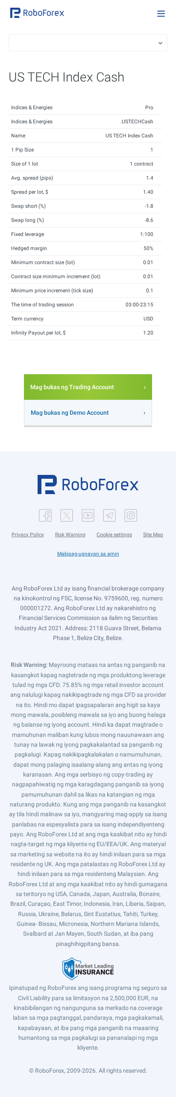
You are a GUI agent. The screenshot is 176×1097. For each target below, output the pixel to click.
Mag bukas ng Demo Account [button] (70, 412)
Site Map (153, 535)
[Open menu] (161, 13)
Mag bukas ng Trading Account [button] (72, 387)
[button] (37, 13)
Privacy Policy (28, 535)
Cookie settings (114, 535)
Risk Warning (70, 535)
